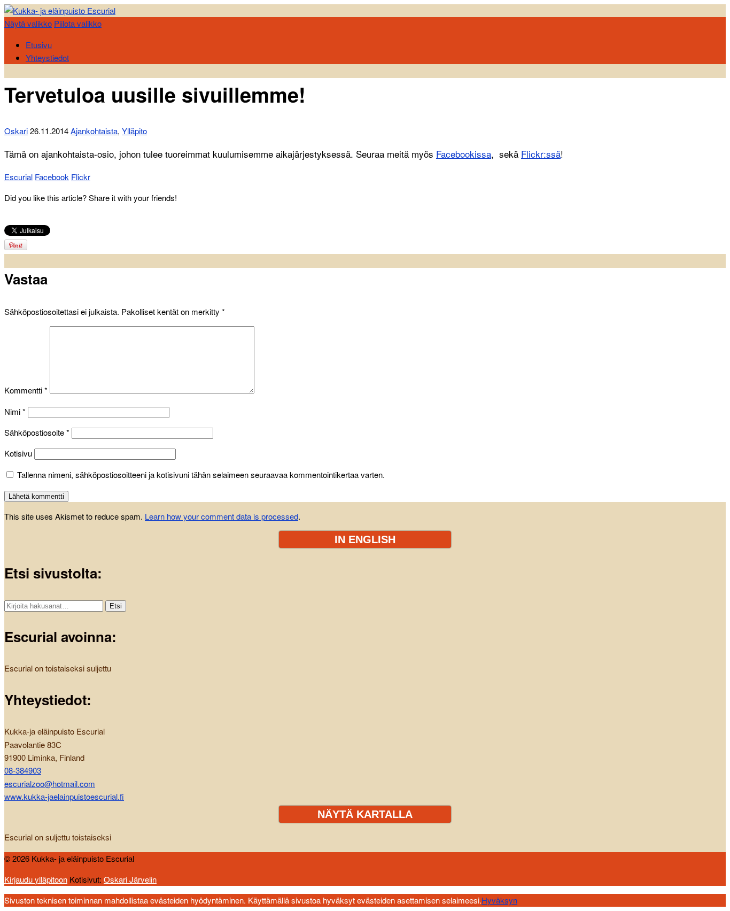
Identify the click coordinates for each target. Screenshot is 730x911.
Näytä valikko (28, 23)
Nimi (15, 411)
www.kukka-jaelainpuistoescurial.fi (64, 796)
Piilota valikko (78, 23)
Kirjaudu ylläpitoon (35, 879)
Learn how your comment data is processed (221, 516)
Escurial (18, 176)
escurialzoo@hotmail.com (49, 783)
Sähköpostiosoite (36, 432)
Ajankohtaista (94, 130)
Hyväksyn (499, 900)
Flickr (80, 176)
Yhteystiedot (47, 57)
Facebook (52, 176)
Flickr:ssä (541, 153)
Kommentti (26, 390)
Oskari (16, 130)
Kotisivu (18, 453)
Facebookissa (463, 153)
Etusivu (39, 44)
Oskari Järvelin (130, 879)
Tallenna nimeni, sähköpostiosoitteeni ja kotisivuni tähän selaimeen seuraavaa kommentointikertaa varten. (201, 474)
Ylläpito (134, 130)
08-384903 (22, 770)
